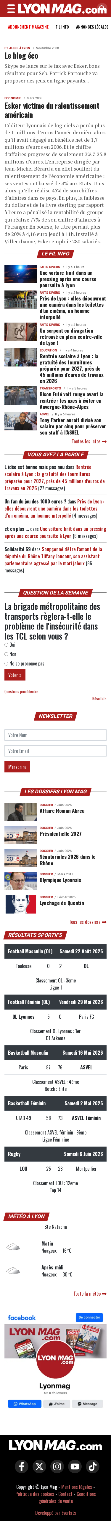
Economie (12, 98)
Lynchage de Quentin (62, 902)
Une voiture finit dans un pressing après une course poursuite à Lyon (68, 279)
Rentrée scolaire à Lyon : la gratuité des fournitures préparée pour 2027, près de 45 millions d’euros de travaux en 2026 (71, 368)
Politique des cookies (34, 1493)
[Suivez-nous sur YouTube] (73, 1470)
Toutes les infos (87, 441)
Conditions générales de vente (67, 1497)
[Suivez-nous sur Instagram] (55, 1470)
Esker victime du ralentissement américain (51, 110)
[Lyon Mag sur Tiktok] (91, 1470)
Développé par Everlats (55, 1512)
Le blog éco (21, 55)
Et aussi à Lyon (17, 48)
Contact (65, 1493)
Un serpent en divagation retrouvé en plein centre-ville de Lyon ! (71, 336)
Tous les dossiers (85, 921)
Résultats (99, 698)
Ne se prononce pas (26, 663)
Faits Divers (50, 267)
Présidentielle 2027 (60, 833)
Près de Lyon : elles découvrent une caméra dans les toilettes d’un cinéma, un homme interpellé (73, 307)
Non (12, 654)
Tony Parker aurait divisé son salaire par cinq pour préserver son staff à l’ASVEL (73, 426)
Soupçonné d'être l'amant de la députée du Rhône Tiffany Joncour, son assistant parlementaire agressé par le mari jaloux (53, 556)
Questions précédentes (21, 691)
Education (48, 350)
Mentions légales (76, 1486)
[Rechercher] (100, 8)
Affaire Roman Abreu (62, 810)
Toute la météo (87, 1293)
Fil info (62, 27)
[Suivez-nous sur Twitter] (38, 1470)
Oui (11, 644)
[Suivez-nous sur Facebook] (55, 1361)
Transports (50, 388)
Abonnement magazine (28, 27)
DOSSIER (46, 805)
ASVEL (44, 414)
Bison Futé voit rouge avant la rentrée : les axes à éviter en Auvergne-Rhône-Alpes (71, 400)
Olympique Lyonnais (60, 879)
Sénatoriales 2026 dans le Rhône (67, 859)
